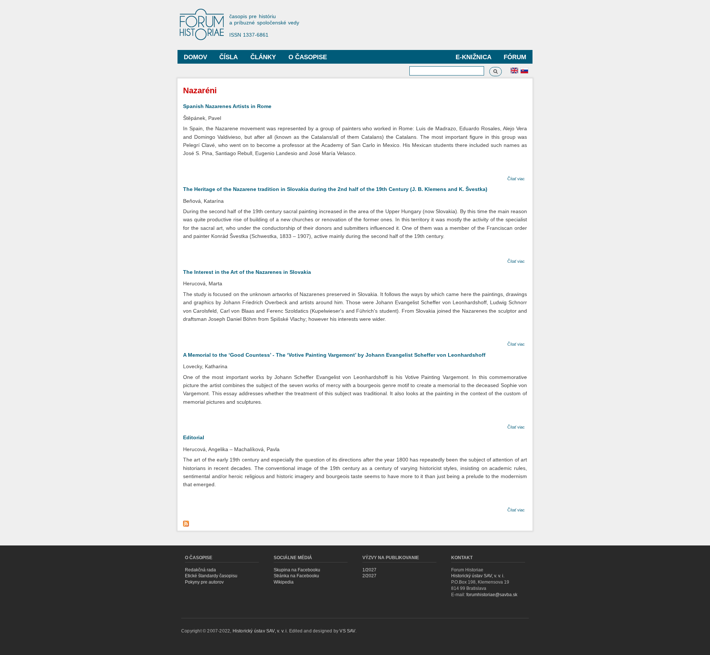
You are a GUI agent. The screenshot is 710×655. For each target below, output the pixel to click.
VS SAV (347, 631)
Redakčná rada (200, 569)
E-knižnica (473, 57)
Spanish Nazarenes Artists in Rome (227, 106)
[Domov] (205, 25)
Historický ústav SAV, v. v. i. (477, 575)
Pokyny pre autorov (204, 582)
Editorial (193, 437)
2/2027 (369, 575)
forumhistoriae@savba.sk (491, 594)
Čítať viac (516, 179)
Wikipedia (284, 582)
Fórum (515, 57)
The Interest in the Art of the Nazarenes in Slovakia (247, 272)
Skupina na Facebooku (297, 569)
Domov (195, 57)
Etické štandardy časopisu (211, 575)
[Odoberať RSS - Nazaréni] (187, 521)
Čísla (228, 57)
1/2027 (369, 569)
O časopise (307, 57)
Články (263, 57)
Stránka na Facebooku (296, 575)
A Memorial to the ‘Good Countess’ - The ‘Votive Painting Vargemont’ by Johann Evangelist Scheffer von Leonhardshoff (334, 355)
